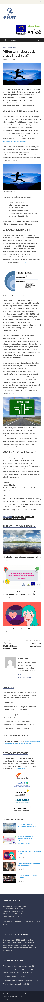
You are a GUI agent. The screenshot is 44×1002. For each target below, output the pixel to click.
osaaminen (29, 517)
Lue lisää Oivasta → (20, 769)
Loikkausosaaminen (9, 47)
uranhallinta (8, 519)
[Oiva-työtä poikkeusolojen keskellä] (9, 875)
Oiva (13, 59)
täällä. (24, 262)
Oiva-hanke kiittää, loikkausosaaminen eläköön (22, 557)
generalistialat (18, 517)
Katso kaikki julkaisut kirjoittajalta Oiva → (25, 676)
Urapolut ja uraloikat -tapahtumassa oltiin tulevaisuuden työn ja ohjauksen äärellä (20, 593)
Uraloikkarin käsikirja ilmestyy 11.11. (18, 629)
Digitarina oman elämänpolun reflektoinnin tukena (29, 864)
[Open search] (38, 40)
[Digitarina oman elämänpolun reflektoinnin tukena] (9, 863)
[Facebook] (40, 2)
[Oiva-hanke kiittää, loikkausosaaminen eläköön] (22, 543)
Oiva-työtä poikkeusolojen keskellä (16, 984)
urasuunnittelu (20, 519)
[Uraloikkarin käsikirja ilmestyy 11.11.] (22, 614)
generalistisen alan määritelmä (14, 141)
